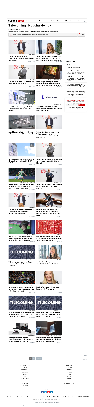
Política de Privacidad (58, 397)
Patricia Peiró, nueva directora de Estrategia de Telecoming (47, 288)
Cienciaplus (69, 370)
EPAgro (67, 21)
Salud (63, 21)
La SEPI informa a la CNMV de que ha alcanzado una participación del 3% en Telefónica (21, 161)
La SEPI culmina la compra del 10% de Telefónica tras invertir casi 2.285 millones (21, 109)
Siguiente (39, 358)
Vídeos (25, 374)
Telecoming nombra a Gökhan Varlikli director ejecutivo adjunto (21, 83)
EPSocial (69, 374)
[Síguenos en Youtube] (48, 392)
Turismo (69, 379)
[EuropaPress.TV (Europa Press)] (22, 97)
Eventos (80, 21)
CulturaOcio (25, 379)
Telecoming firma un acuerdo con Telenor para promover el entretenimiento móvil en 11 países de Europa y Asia (49, 135)
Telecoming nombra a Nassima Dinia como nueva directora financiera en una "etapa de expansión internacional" (49, 58)
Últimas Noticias (25, 365)
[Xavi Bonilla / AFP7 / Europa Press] (22, 277)
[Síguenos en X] (45, 392)
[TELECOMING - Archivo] (22, 47)
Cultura (59, 21)
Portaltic (69, 372)
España (25, 367)
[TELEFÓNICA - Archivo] (22, 227)
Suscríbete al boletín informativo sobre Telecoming (30, 35)
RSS (83, 35)
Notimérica (69, 381)
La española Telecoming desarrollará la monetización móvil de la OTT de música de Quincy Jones (21, 314)
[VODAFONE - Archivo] (49, 227)
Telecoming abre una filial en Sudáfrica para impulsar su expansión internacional (21, 58)
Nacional (28, 21)
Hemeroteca (47, 399)
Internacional (35, 21)
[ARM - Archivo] (49, 200)
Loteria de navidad (37, 399)
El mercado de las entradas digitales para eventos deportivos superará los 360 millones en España (21, 289)
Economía (42, 21)
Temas (73, 397)
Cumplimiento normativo (23, 397)
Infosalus (25, 385)
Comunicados (73, 21)
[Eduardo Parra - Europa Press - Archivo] (49, 72)
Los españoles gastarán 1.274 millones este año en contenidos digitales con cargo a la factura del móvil (48, 212)
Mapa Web (67, 397)
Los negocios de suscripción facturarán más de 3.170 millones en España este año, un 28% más (21, 340)
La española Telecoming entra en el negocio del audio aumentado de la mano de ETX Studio (48, 314)
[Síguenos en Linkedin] (51, 392)
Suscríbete (81, 105)
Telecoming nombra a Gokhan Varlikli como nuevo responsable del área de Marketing (49, 161)
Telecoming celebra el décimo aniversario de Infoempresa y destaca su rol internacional (49, 109)
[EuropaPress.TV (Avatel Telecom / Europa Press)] (22, 122)
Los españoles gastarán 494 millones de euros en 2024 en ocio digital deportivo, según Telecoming (21, 186)
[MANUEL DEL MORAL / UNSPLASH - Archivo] (49, 328)
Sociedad (53, 21)
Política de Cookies (46, 397)
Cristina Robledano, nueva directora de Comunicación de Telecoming (48, 263)
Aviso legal (12, 397)
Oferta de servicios (35, 397)
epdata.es (25, 383)
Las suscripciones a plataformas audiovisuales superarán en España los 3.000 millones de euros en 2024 (48, 84)
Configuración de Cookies (83, 396)
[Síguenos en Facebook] (42, 392)
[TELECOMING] (49, 47)
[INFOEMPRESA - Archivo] (49, 97)
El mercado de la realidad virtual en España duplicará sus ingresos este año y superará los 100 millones (20, 239)
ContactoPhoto (69, 383)
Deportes (48, 21)
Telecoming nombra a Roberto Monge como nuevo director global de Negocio (49, 186)
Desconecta (25, 381)
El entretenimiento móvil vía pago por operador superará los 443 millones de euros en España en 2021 (48, 340)
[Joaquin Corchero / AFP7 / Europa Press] (22, 175)
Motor (69, 376)
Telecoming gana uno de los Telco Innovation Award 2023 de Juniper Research (20, 264)
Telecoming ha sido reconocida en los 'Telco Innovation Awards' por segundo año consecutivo (21, 212)
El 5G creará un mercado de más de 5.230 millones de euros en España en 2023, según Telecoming (49, 239)
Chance (25, 376)
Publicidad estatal (55, 399)
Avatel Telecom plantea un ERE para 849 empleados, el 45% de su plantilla (21, 133)
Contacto (6, 397)
